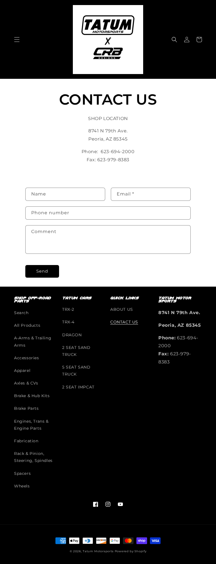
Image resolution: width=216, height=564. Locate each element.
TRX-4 (68, 321)
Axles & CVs (26, 383)
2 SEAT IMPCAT (78, 387)
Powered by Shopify (131, 551)
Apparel (22, 370)
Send (42, 271)
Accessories (26, 357)
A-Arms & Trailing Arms (32, 341)
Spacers (22, 473)
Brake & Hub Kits (32, 395)
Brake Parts (26, 408)
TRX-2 (68, 309)
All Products (27, 325)
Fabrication (26, 440)
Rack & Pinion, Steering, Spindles (33, 457)
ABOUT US (121, 309)
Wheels (22, 486)
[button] (17, 39)
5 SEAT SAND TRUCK (76, 371)
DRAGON (72, 334)
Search (21, 312)
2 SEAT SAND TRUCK (76, 351)
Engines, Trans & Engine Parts (31, 425)
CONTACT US (124, 321)
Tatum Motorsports (98, 551)
